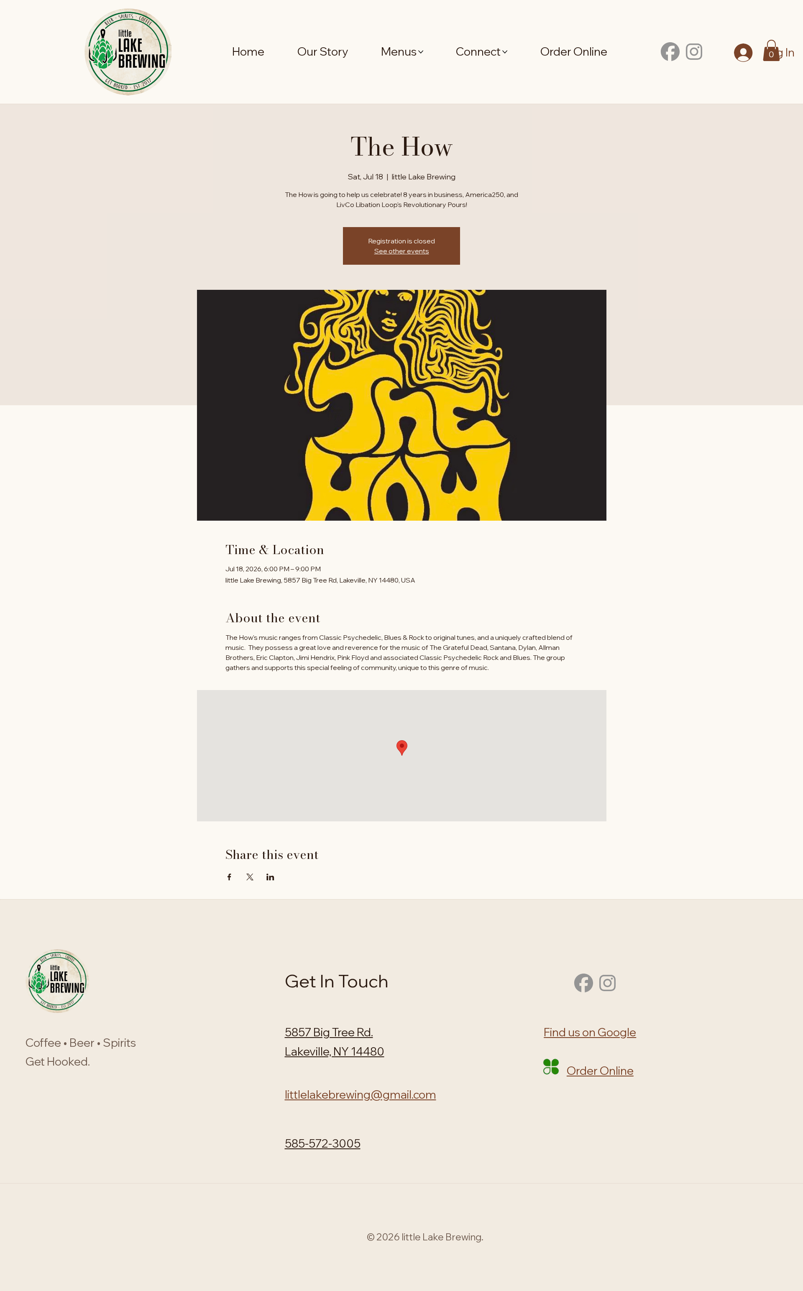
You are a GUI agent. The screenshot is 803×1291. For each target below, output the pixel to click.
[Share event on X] (250, 877)
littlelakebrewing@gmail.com (360, 1094)
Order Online (600, 1070)
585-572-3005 (323, 1143)
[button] (771, 50)
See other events (401, 251)
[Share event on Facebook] (229, 877)
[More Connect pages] (504, 51)
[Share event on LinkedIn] (270, 877)
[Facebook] (670, 51)
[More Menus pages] (420, 51)
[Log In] (743, 52)
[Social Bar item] (694, 51)
